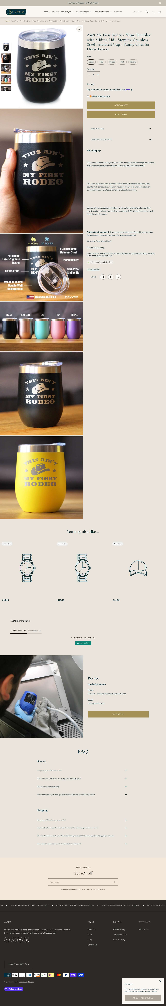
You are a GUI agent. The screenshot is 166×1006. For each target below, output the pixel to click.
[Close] (160, 981)
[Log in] (146, 11)
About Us (92, 929)
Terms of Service (120, 934)
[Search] (153, 11)
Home (7, 21)
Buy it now (121, 114)
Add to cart (121, 105)
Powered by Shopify (26, 982)
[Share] (102, 277)
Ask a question (93, 269)
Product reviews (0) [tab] (18, 630)
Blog (90, 939)
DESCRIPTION (97, 128)
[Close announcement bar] (160, 3)
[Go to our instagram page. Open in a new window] (13, 939)
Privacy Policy (119, 939)
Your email (54, 882)
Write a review (83, 643)
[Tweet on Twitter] (118, 277)
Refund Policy (119, 929)
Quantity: (91, 69)
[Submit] (114, 882)
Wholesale (143, 929)
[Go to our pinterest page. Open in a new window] (26, 939)
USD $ (136, 11)
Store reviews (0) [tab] (34, 630)
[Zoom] (79, 29)
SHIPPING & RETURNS (101, 139)
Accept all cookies (143, 998)
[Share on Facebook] (110, 277)
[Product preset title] (27, 568)
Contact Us (92, 945)
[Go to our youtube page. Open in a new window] (20, 939)
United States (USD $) (17, 964)
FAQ (90, 934)
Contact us (118, 714)
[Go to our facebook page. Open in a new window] (7, 939)
